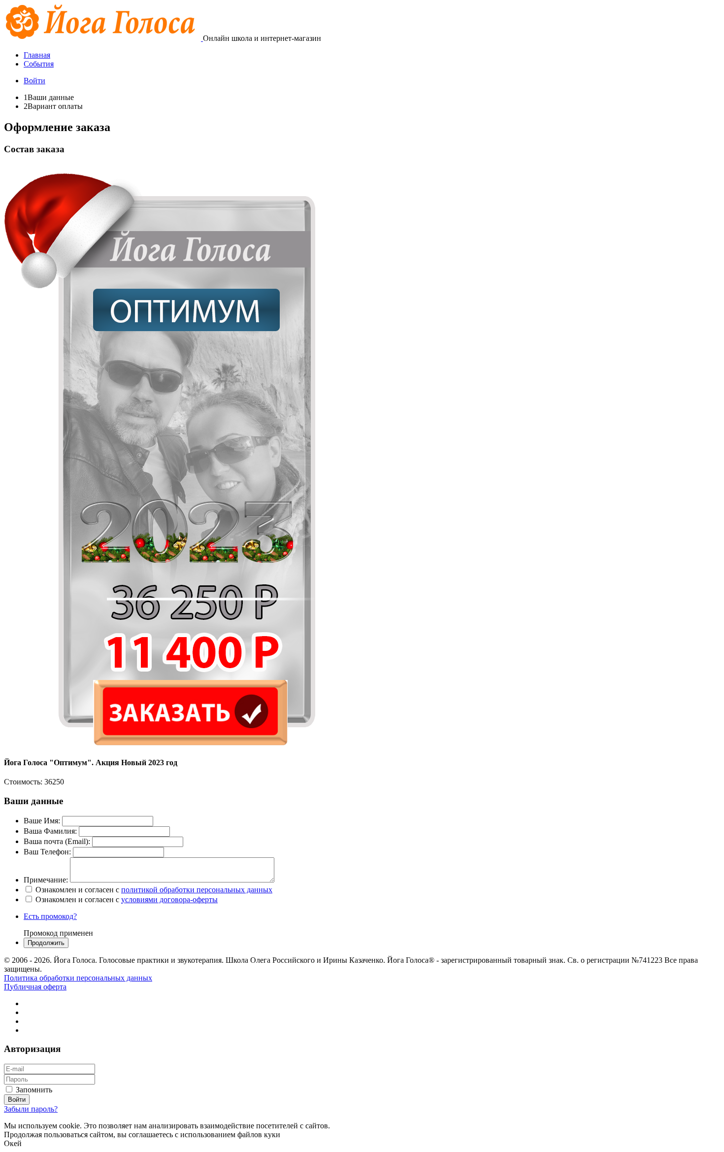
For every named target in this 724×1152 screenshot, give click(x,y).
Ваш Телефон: (47, 851)
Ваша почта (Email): (57, 841)
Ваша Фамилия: (50, 831)
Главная (37, 55)
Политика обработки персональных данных (78, 978)
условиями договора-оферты (169, 899)
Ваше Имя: (42, 820)
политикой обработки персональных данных (196, 889)
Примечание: (46, 880)
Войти (34, 80)
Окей (13, 1143)
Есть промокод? (50, 916)
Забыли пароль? (31, 1109)
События (39, 64)
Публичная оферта (35, 987)
